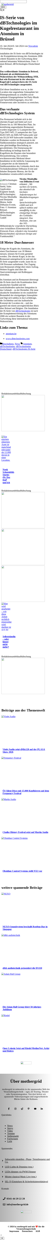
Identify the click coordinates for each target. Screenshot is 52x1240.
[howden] (23, 601)
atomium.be (11, 333)
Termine (11, 1133)
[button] (1, 1235)
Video (10, 1131)
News (17, 344)
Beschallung (8, 344)
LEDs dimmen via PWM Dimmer (20, 1171)
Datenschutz (27, 1231)
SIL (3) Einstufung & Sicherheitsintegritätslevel (26, 1181)
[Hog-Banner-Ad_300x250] (23, 693)
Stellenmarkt (13, 1136)
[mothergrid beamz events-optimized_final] (23, 430)
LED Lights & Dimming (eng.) (19, 1167)
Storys (10, 1128)
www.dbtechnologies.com (18, 338)
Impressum (14, 1231)
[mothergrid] (7, 4)
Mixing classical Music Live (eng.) (21, 1176)
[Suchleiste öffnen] (2, 10)
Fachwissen (12, 1138)
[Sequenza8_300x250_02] (23, 564)
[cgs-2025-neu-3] (23, 527)
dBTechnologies (22, 311)
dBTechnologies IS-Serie (24, 349)
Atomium (27, 344)
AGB (38, 1231)
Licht (9, 1141)
